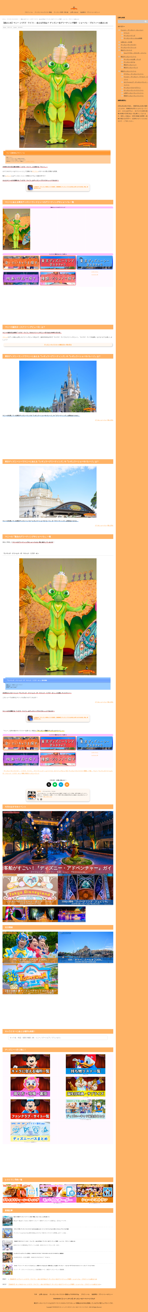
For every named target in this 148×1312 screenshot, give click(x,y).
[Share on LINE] (55, 784)
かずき (39, 791)
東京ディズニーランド (32, 773)
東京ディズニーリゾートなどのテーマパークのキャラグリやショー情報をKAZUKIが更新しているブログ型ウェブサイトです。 (74, 1303)
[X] (38, 799)
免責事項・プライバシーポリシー (90, 12)
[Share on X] (49, 784)
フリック (5, 337)
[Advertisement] (58, 307)
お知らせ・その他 (126, 42)
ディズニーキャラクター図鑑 (43, 12)
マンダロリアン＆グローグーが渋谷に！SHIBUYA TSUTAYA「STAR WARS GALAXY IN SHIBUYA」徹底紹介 (39, 1253)
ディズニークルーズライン (132, 87)
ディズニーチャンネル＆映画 (133, 38)
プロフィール (29, 12)
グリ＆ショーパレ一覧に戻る (104, 420)
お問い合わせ (74, 12)
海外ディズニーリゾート (128, 71)
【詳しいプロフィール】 (47, 796)
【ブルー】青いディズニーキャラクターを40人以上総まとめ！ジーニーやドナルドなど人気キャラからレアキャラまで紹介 (41, 1229)
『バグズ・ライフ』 (30, 161)
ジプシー (8, 176)
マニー (95, 771)
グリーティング (38, 771)
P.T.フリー (35, 171)
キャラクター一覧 (95, 274)
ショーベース (48, 771)
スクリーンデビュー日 (61, 771)
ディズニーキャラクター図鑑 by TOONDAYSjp (64, 1294)
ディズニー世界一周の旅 (61, 12)
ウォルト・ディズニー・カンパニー (132, 30)
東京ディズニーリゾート (128, 56)
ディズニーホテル (129, 62)
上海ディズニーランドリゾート (134, 93)
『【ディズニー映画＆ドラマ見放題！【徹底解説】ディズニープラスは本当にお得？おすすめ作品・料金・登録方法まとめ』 (61, 187)
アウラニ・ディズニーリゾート (134, 74)
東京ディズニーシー (130, 65)
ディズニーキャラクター (11, 771)
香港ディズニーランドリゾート (134, 96)
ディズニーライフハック (128, 47)
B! (61, 784)
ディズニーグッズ (129, 35)
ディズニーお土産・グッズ (132, 59)
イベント (126, 33)
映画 (23, 773)
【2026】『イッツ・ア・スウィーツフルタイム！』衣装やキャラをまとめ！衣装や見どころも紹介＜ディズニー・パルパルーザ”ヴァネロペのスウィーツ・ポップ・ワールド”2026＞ (54, 1265)
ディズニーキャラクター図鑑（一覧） (80, 771)
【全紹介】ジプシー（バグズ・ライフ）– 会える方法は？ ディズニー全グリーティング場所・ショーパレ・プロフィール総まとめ (53, 1279)
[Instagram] (41, 799)
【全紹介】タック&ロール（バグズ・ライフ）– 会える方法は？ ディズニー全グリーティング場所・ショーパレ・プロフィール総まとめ (54, 1284)
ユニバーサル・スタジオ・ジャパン (135, 53)
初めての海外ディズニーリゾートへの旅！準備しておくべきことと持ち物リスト (32, 1216)
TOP (35, 1294)
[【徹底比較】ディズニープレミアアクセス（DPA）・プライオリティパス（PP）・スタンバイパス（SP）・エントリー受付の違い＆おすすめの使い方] (30, 1141)
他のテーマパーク (126, 50)
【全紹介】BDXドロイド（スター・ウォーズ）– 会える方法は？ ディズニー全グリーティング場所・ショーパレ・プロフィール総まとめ (44, 1241)
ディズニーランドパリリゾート (134, 90)
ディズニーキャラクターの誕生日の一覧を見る (58, 344)
